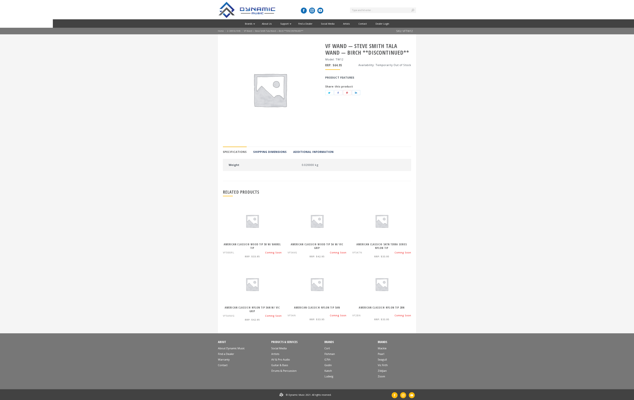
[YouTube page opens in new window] (320, 11)
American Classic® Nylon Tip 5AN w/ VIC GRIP (252, 309)
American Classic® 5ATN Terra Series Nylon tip (381, 246)
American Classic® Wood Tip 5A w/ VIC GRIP (317, 246)
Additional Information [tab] (313, 152)
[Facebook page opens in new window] (304, 11)
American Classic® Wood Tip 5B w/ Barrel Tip (252, 246)
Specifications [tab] (235, 152)
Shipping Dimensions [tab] (270, 152)
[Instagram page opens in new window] (312, 11)
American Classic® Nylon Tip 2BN (382, 307)
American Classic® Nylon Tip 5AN (317, 307)
